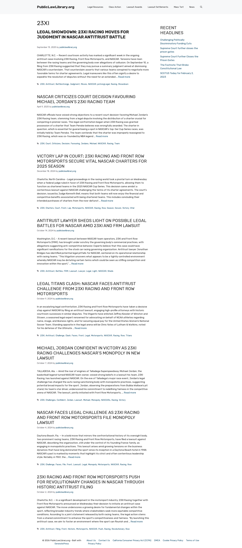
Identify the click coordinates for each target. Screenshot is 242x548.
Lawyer (81, 271)
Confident (61, 400)
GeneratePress (62, 543)
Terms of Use (192, 540)
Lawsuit (73, 271)
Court (48, 143)
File (64, 464)
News (192, 7)
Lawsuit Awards (134, 7)
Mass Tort (179, 7)
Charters (50, 208)
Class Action (115, 7)
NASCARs (105, 400)
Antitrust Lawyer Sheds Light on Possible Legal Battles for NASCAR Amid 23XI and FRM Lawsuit (91, 223)
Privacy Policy (94, 543)
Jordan (70, 400)
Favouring (75, 143)
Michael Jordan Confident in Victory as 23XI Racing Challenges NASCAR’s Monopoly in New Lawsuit (88, 353)
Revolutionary (118, 529)
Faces (74, 335)
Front (63, 208)
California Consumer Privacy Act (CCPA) (132, 540)
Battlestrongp (62, 84)
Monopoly (95, 400)
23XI (42, 84)
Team (117, 143)
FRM (66, 271)
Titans (129, 335)
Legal (88, 271)
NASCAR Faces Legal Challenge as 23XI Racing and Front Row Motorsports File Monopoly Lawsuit (88, 417)
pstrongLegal (103, 84)
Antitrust (50, 84)
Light (94, 271)
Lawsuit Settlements (158, 7)
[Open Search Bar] (201, 7)
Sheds (110, 271)
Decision (66, 143)
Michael (93, 143)
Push (100, 529)
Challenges (51, 400)
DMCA (157, 540)
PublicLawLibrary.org (55, 7)
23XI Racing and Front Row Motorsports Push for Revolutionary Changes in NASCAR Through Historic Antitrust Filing (90, 482)
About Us (91, 540)
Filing (58, 529)
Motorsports (78, 208)
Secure (118, 208)
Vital (132, 208)
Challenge (60, 335)
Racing (114, 84)
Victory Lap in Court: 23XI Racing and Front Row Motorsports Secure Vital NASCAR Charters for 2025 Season (92, 161)
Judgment (75, 84)
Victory (125, 208)
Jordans (85, 143)
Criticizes (56, 143)
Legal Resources (95, 7)
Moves (84, 84)
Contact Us (104, 540)
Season (110, 208)
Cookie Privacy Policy (173, 540)
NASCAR (92, 84)
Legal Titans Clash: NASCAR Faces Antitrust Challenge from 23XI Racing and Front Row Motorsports (86, 288)
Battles (59, 271)
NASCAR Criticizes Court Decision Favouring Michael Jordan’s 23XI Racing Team (86, 99)
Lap (69, 208)
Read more (124, 76)
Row (104, 208)
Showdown (123, 84)
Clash (68, 335)
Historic (71, 529)
